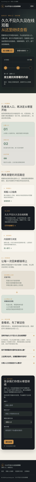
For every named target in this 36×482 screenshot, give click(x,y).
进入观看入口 (7, 51)
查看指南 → (8, 201)
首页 (2, 471)
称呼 (5, 401)
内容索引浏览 (19, 471)
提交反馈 (9, 442)
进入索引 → (8, 248)
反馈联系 (27, 471)
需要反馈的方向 (8, 418)
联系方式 (7, 410)
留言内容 (6, 426)
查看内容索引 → (22, 51)
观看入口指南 (9, 471)
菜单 (32, 6)
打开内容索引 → (10, 226)
